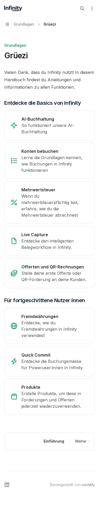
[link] (49, 125)
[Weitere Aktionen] (92, 8)
